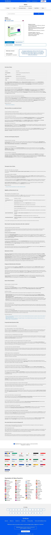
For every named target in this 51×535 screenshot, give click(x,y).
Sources (6, 520)
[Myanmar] (30, 498)
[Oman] (41, 492)
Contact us (17, 520)
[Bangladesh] (10, 488)
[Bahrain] (30, 497)
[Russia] (21, 465)
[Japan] (10, 492)
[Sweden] (20, 491)
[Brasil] (30, 488)
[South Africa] (30, 492)
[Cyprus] (30, 480)
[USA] (43, 1)
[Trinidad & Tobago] (20, 497)
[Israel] (30, 481)
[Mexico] (10, 480)
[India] (41, 480)
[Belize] (10, 494)
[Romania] (14, 465)
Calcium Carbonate (9, 44)
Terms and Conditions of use (40, 520)
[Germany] (7, 460)
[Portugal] (7, 465)
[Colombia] (20, 480)
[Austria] (30, 494)
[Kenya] (20, 492)
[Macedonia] (30, 491)
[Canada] (41, 481)
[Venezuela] (7, 471)
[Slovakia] (20, 498)
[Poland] (20, 494)
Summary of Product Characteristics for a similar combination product (15, 186)
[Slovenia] (20, 500)
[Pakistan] (10, 500)
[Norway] (10, 485)
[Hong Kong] (41, 491)
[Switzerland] (30, 485)
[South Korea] (10, 486)
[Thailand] (20, 485)
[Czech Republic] (10, 481)
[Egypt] (28, 455)
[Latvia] (10, 497)
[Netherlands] (20, 495)
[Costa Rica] (41, 489)
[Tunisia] (10, 491)
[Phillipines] (20, 489)
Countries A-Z (34, 1)
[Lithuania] (35, 460)
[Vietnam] (10, 489)
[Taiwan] (42, 465)
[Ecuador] (10, 495)
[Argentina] (30, 483)
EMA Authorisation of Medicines (10, 104)
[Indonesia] (41, 485)
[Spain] (35, 465)
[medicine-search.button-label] (39, 14)
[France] (41, 494)
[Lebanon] (20, 481)
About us (11, 520)
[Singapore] (41, 498)
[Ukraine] (41, 488)
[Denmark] (10, 483)
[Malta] (42, 460)
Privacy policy (30, 520)
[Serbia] (28, 465)
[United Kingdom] (23, 20)
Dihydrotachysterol (17, 44)
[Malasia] (30, 486)
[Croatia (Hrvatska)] (21, 455)
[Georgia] (42, 455)
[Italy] (28, 460)
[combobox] (43, 1)
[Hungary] (21, 460)
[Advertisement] (34, 22)
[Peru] (41, 497)
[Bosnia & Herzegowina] (7, 455)
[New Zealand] (10, 498)
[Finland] (41, 486)
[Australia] (30, 495)
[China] (20, 488)
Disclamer (24, 520)
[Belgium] (41, 483)
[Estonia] (35, 455)
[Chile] (41, 495)
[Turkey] (20, 486)
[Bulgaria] (14, 455)
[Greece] (14, 460)
